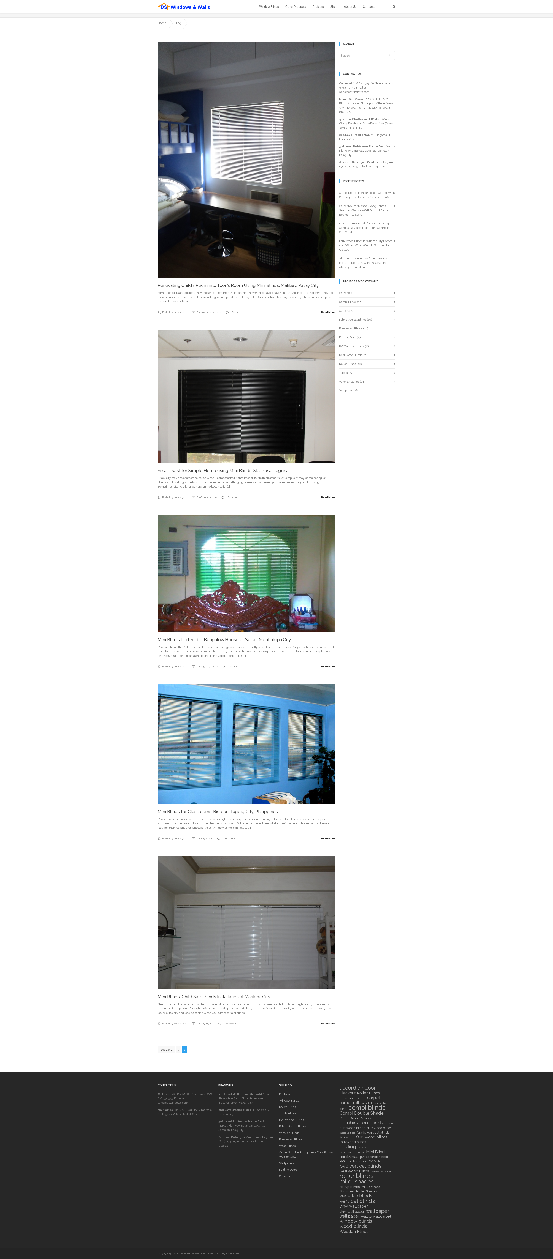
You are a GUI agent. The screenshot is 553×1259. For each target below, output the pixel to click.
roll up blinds (350, 1187)
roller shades (357, 1181)
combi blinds (366, 1107)
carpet (373, 1098)
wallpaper (377, 1211)
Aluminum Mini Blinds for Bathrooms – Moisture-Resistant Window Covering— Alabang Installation (364, 263)
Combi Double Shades (355, 1118)
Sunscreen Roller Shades (358, 1191)
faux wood (347, 1137)
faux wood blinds (372, 1137)
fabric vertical (347, 1133)
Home (162, 23)
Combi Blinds (347, 302)
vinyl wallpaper (354, 1206)
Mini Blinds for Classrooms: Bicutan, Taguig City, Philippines (218, 811)
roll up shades (371, 1187)
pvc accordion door (374, 1157)
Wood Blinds (287, 1146)
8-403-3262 (367, 107)
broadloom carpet (352, 1098)
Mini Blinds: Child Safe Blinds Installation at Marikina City (214, 996)
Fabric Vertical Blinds (352, 319)
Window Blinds (269, 6)
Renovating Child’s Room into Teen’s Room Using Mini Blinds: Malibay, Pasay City (238, 285)
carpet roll (349, 1103)
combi (343, 1108)
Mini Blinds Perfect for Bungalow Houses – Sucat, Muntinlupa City (224, 639)
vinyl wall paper (352, 1212)
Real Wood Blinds (350, 355)
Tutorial (344, 372)
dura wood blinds (379, 1128)
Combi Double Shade (362, 1113)
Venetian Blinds (349, 381)
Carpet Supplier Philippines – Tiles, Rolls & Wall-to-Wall (306, 1154)
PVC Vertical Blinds (351, 346)
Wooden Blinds (354, 1231)
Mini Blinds (376, 1151)
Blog (178, 23)
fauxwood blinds (353, 1142)
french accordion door (352, 1152)
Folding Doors (288, 1169)
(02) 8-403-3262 (363, 83)
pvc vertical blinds (360, 1166)
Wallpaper (346, 390)
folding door (354, 1146)
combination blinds (361, 1123)
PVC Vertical (376, 1161)
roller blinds (356, 1176)
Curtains (344, 310)
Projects (318, 6)
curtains (389, 1123)
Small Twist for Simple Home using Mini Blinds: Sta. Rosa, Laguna (223, 470)
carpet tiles (381, 1103)
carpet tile (367, 1103)
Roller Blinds (347, 364)
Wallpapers (286, 1163)
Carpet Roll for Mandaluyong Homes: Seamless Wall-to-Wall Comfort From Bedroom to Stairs (363, 210)
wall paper (349, 1216)
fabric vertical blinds (373, 1132)
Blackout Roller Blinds (360, 1093)
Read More (328, 312)
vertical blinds (357, 1201)
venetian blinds (356, 1196)
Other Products (295, 6)
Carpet (343, 293)
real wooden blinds (381, 1171)
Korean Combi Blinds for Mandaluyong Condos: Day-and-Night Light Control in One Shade (364, 228)
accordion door (358, 1088)
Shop (333, 6)
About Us (350, 6)
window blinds (356, 1221)
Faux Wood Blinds (350, 328)
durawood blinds (352, 1128)
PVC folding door (353, 1161)
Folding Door (347, 337)
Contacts (369, 6)
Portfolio (284, 1094)
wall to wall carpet (376, 1216)
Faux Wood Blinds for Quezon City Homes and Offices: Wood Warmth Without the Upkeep (365, 245)
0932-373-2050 (349, 166)
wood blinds (353, 1226)
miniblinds (349, 1156)
